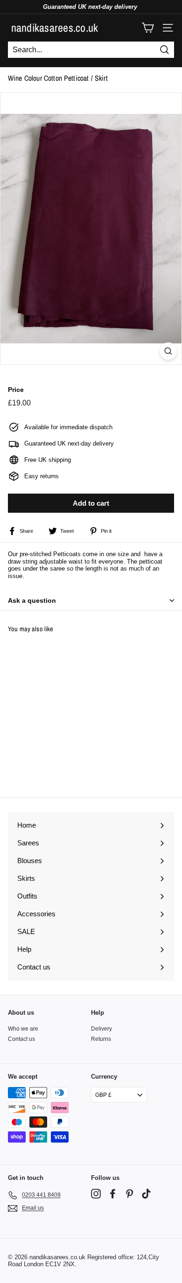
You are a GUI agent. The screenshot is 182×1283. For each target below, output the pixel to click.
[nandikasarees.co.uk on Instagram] (96, 1194)
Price (16, 389)
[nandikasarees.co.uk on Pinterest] (129, 1194)
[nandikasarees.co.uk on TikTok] (146, 1194)
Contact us (21, 1039)
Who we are (23, 1028)
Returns (101, 1039)
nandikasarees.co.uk (54, 27)
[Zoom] (168, 351)
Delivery (101, 1028)
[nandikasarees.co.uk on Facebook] (113, 1194)
